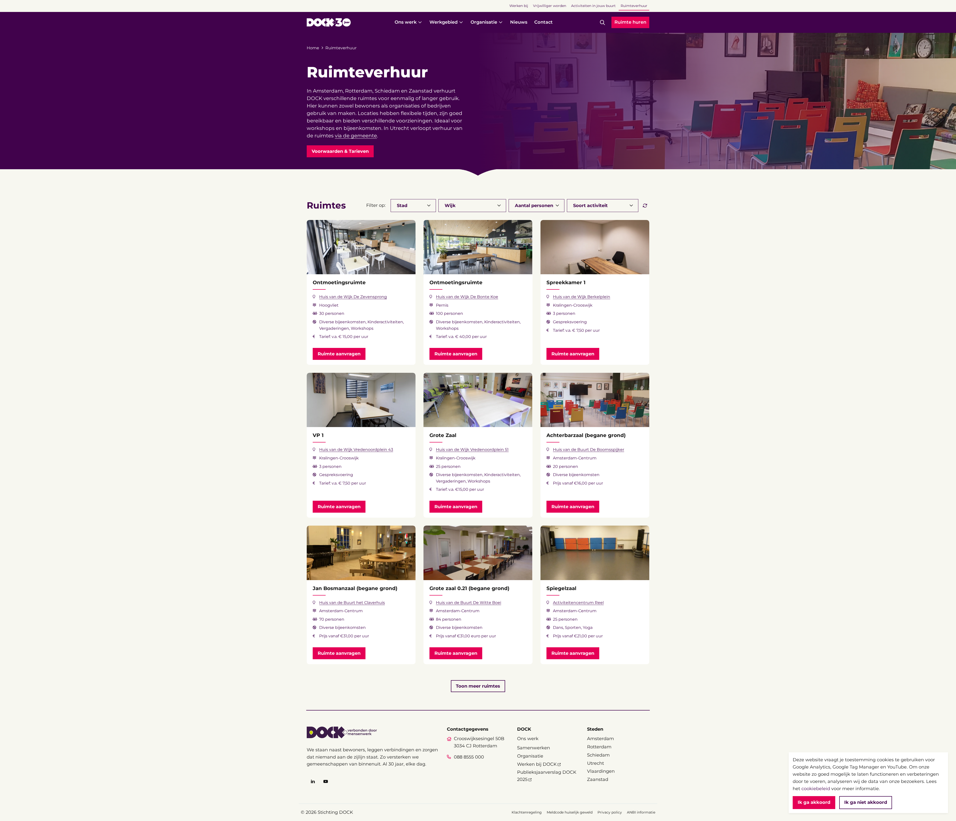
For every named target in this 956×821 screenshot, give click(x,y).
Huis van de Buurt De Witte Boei (468, 602)
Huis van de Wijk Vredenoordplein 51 (472, 449)
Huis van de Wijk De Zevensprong (353, 296)
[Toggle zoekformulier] (602, 22)
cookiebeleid (815, 788)
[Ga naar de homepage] (329, 22)
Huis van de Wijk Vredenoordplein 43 (356, 449)
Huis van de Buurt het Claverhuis (352, 602)
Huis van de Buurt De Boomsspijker (588, 449)
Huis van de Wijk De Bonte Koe (467, 296)
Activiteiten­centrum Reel (578, 602)
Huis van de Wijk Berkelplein (581, 296)
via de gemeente (356, 136)
